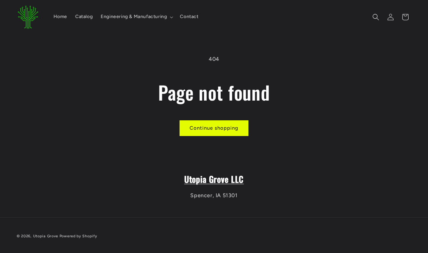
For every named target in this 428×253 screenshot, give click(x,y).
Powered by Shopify (78, 236)
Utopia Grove (45, 236)
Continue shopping (214, 128)
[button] (136, 17)
